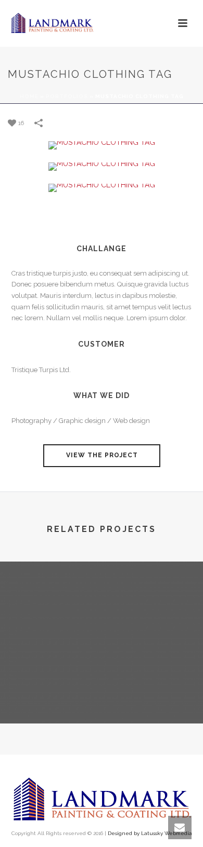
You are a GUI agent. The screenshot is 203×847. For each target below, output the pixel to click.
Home (29, 96)
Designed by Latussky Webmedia (150, 833)
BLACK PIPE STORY (101, 696)
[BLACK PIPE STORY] (101, 604)
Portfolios (67, 96)
